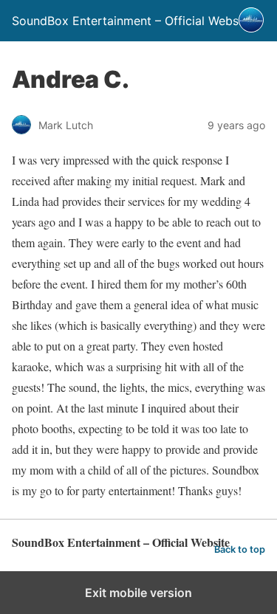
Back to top (239, 549)
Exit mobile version (138, 592)
